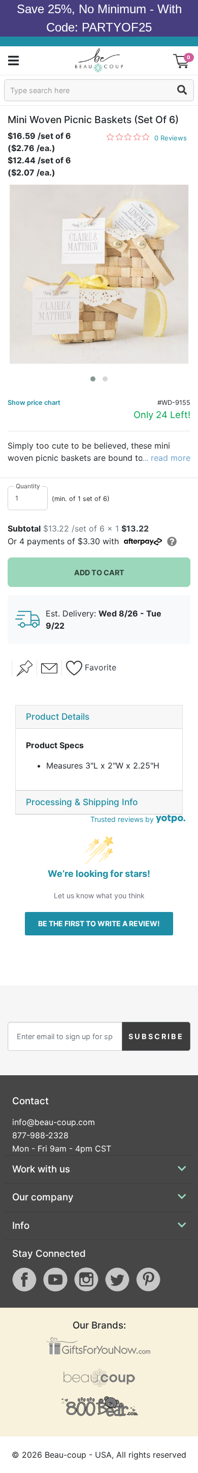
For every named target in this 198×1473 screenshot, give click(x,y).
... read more (166, 458)
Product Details (57, 716)
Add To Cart (99, 572)
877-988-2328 (40, 1135)
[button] (93, 379)
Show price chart (34, 402)
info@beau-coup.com (53, 1122)
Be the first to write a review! (99, 923)
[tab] (99, 717)
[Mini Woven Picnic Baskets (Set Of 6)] (99, 274)
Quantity (28, 486)
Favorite (99, 667)
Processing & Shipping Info (82, 802)
